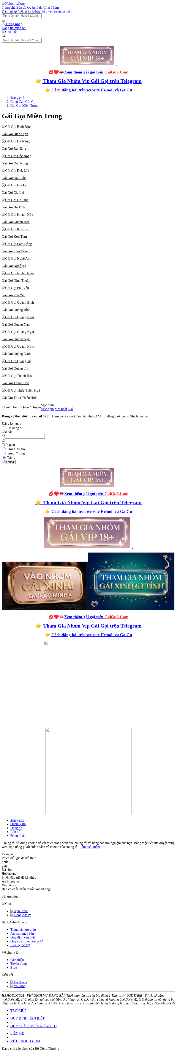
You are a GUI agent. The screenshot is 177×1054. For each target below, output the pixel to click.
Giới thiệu (17, 960)
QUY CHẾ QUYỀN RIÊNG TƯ (33, 1026)
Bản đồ (21, 7)
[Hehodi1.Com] (13, 3)
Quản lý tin (35, 7)
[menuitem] (88, 130)
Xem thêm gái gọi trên (96, 72)
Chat (46, 7)
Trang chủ (9, 7)
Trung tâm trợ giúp (23, 929)
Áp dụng (8, 462)
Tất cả (11, 457)
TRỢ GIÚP (18, 1010)
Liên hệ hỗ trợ (20, 945)
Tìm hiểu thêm (90, 847)
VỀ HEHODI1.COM (25, 1041)
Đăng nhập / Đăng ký (16, 11)
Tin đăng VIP (16, 428)
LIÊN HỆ (17, 1033)
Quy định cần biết (22, 937)
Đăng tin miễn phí (14, 28)
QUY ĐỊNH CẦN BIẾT (27, 1018)
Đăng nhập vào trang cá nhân (52, 11)
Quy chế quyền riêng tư (26, 941)
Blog (13, 967)
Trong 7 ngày (16, 453)
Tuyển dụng (18, 963)
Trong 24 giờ (16, 449)
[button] (88, 130)
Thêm (55, 7)
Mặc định (47, 409)
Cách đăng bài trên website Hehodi (82, 90)
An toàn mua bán (22, 933)
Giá (70, 409)
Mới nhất (61, 409)
